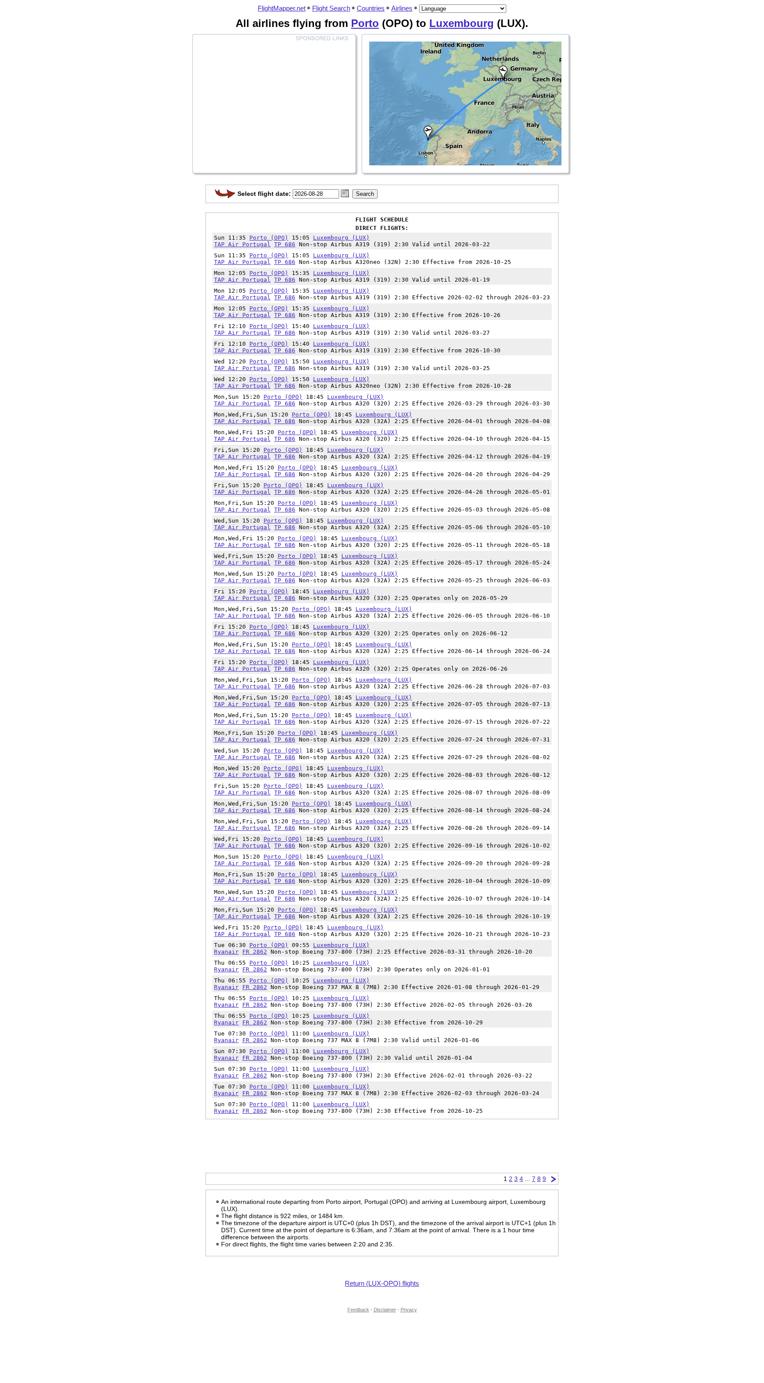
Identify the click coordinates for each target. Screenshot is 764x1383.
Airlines (402, 8)
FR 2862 (254, 951)
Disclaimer (385, 1309)
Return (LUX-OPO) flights (382, 1283)
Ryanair (226, 951)
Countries (371, 8)
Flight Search (331, 8)
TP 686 (284, 244)
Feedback (358, 1309)
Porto (365, 23)
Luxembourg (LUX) (341, 237)
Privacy (409, 1309)
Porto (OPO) (268, 237)
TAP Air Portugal (242, 244)
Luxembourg (461, 23)
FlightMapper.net (282, 8)
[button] (345, 193)
